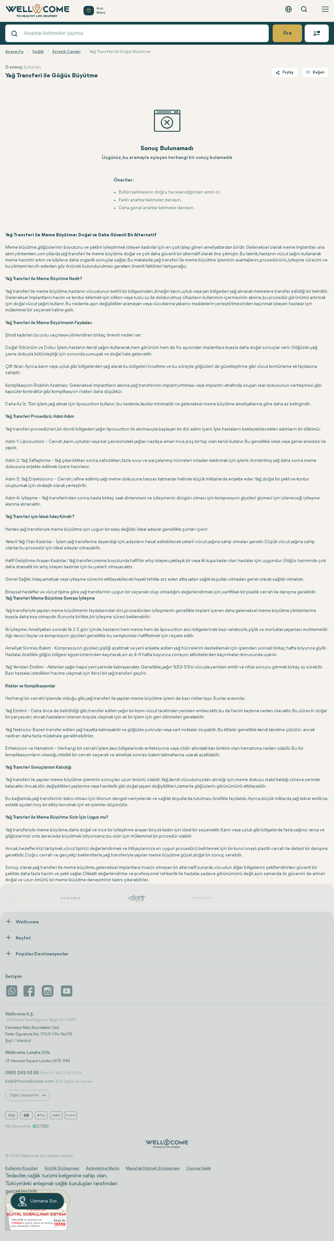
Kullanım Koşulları (21, 1168)
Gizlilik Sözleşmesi (61, 1168)
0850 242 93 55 (22, 1073)
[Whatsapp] (11, 991)
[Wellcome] (38, 11)
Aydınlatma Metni (102, 1168)
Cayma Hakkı (198, 1168)
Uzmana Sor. (43, 1201)
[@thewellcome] (66, 991)
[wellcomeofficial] (30, 991)
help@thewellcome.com (29, 1081)
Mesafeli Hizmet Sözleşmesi (153, 1168)
